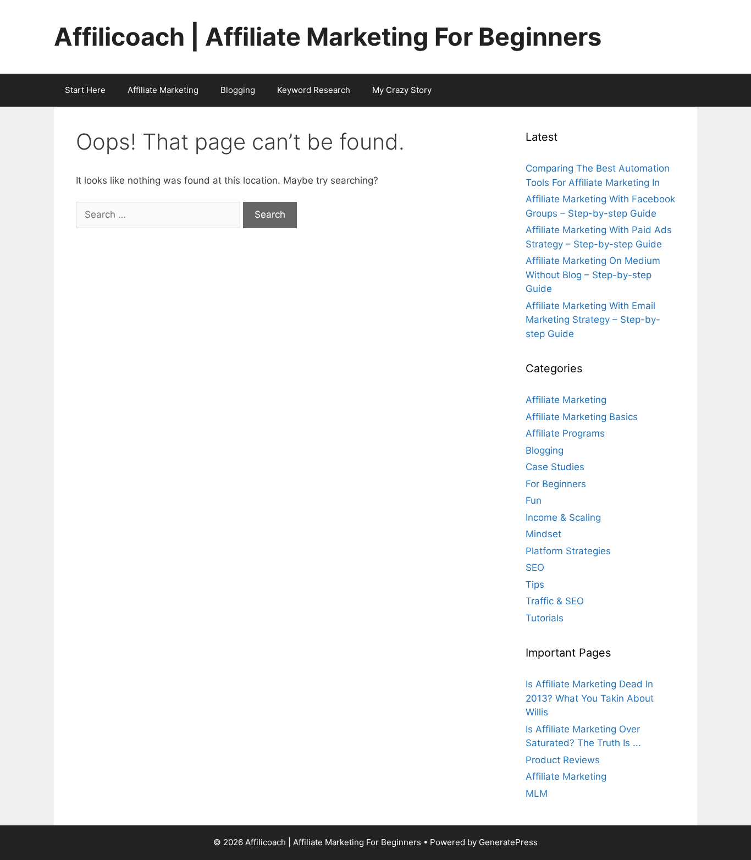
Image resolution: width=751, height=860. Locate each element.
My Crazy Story (402, 90)
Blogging (237, 90)
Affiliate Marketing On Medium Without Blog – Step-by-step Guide (593, 274)
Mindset (543, 533)
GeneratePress (508, 842)
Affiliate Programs (565, 433)
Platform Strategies (568, 550)
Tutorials (545, 618)
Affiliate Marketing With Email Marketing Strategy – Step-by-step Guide (593, 319)
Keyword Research (313, 90)
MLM (537, 793)
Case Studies (555, 466)
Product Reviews (563, 759)
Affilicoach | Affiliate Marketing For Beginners (327, 36)
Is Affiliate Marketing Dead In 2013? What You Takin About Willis (590, 698)
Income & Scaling (563, 517)
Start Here (85, 90)
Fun (534, 500)
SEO (535, 567)
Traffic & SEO (555, 601)
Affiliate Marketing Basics (582, 416)
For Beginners (556, 483)
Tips (535, 584)
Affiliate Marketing (163, 90)
